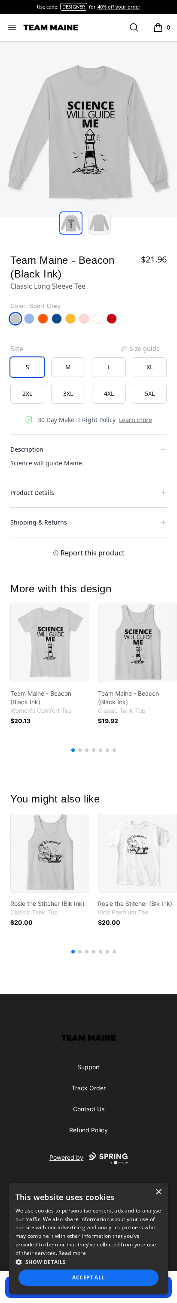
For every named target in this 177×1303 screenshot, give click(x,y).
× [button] (158, 1192)
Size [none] (16, 348)
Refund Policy (88, 1130)
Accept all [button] (88, 1277)
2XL (27, 393)
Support (88, 1067)
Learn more (135, 420)
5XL (150, 393)
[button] (88, 1262)
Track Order (89, 1088)
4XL (109, 393)
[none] (139, 348)
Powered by (66, 1157)
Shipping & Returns (38, 522)
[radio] (27, 367)
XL (149, 367)
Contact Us (88, 1109)
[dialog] (88, 1238)
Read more (72, 1253)
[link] (50, 642)
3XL (68, 393)
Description (26, 449)
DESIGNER (73, 6)
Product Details (32, 493)
